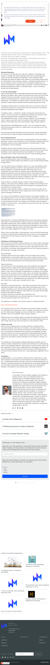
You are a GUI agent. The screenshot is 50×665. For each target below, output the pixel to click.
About (3, 637)
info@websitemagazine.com (14, 628)
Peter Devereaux (17, 372)
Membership (43, 637)
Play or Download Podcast (9, 305)
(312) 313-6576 (11, 632)
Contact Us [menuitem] (4, 645)
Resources (24, 637)
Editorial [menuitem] (4, 642)
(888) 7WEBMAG (12, 630)
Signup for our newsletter (7, 654)
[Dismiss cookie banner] (45, 5)
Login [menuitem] (41, 640)
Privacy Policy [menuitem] (45, 662)
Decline (40, 21)
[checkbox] (25, 469)
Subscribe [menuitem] (42, 642)
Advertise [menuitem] (4, 640)
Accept (30, 21)
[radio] (25, 467)
